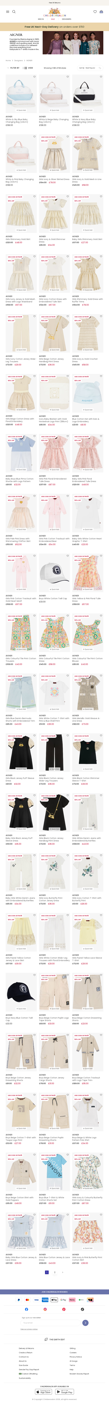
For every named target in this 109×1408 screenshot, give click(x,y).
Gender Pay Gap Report (29, 1369)
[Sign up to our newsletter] (85, 1323)
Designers (66, 19)
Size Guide (23, 1365)
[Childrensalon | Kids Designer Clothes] (54, 10)
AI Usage (73, 1361)
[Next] (62, 1272)
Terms (72, 1365)
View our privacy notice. (29, 1329)
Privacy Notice (76, 1357)
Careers (73, 1352)
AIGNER (13, 41)
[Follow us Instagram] (45, 1310)
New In (41, 19)
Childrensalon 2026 (51, 1399)
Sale (53, 19)
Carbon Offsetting (28, 1374)
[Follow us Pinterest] (63, 1310)
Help (71, 1369)
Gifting (73, 1348)
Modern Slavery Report (79, 1374)
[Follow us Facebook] (26, 1310)
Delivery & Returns (26, 1348)
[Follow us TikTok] (82, 1310)
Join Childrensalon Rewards (55, 1292)
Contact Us (24, 1357)
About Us (23, 1361)
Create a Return (25, 1352)
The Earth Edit (57, 1339)
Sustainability (25, 1378)
